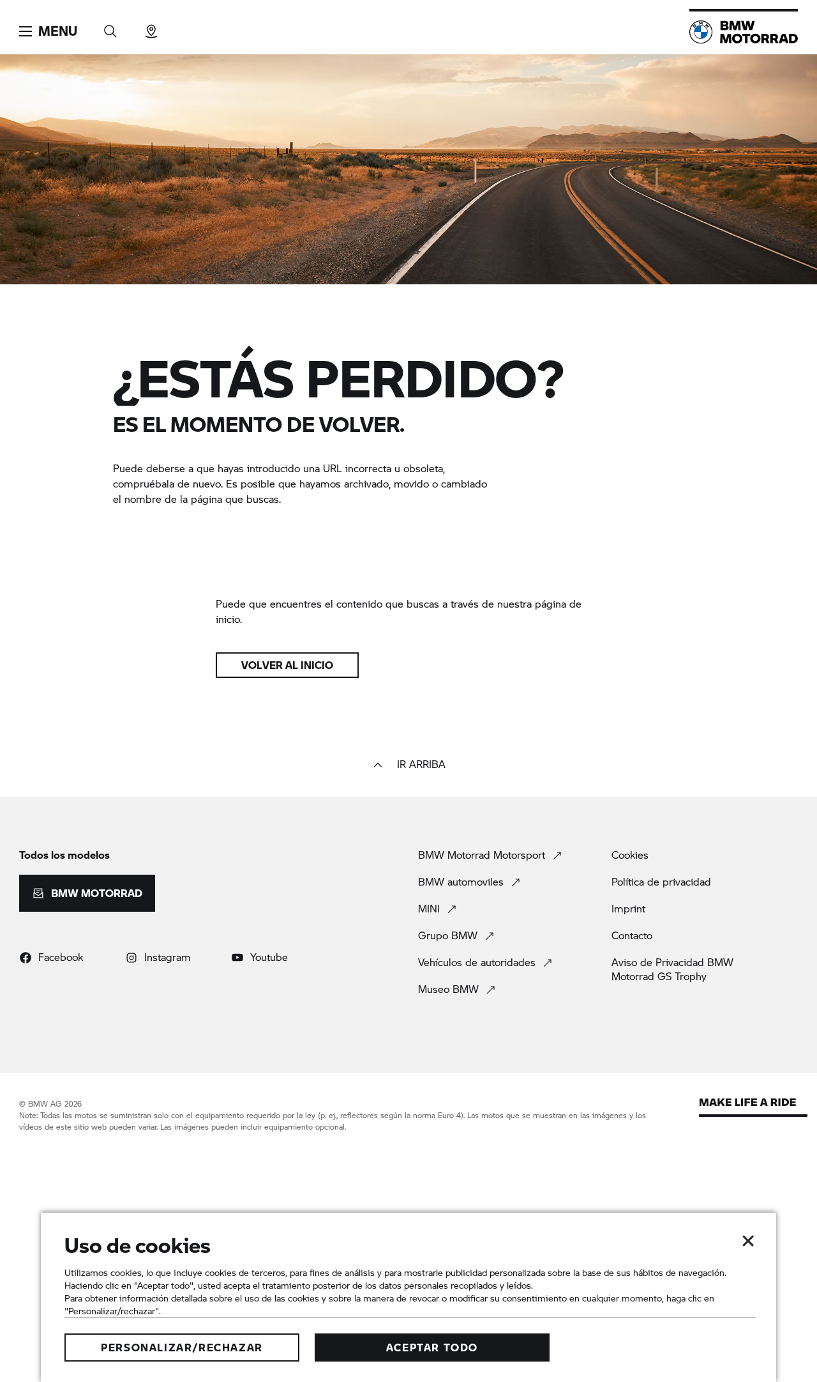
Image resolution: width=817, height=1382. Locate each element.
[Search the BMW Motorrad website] (110, 27)
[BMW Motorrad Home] (743, 31)
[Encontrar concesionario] (151, 27)
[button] (48, 31)
